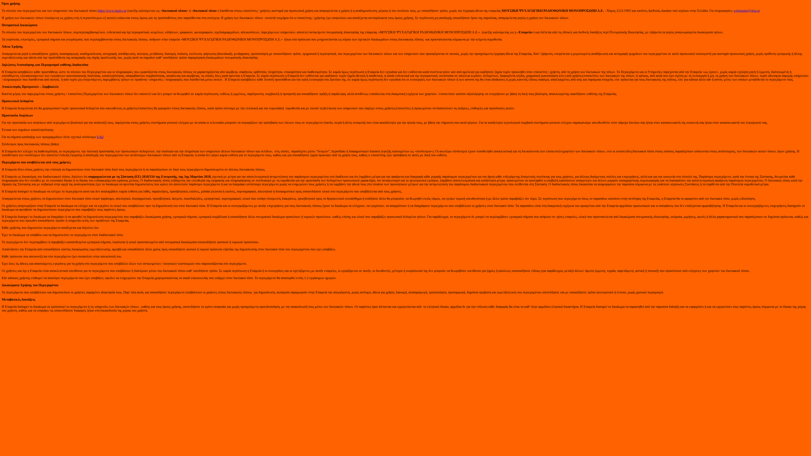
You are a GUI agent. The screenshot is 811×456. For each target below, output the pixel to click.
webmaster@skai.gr (746, 10)
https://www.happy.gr (112, 10)
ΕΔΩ (100, 137)
